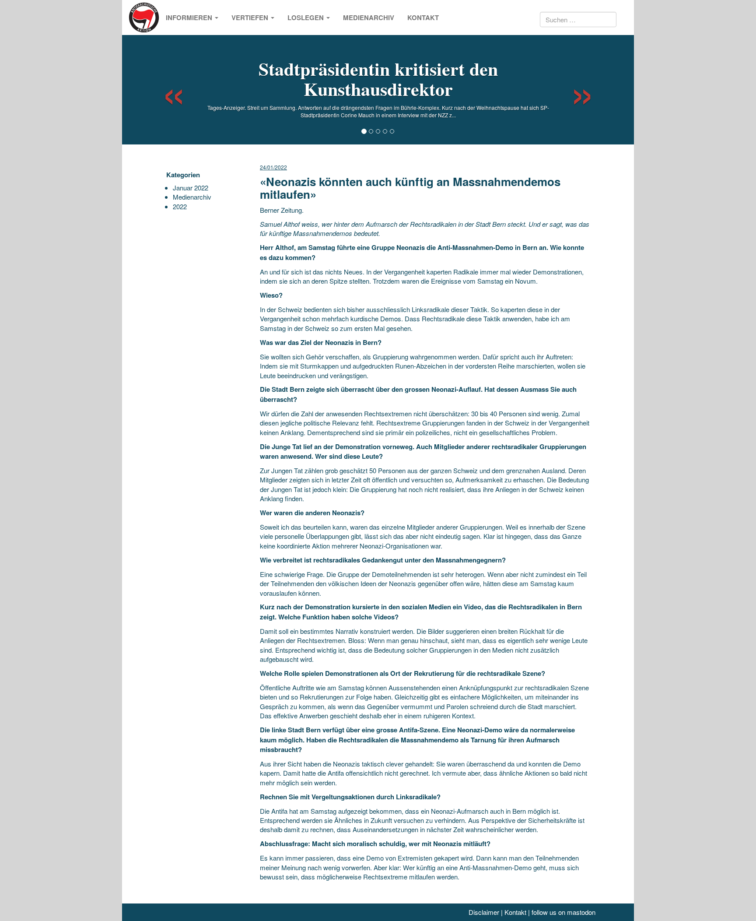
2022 (180, 206)
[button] (166, 89)
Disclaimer (484, 912)
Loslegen (306, 17)
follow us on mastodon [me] (563, 912)
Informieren (190, 17)
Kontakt (423, 17)
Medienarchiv (368, 17)
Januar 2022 (190, 187)
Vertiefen (250, 17)
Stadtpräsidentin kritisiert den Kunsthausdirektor (378, 78)
